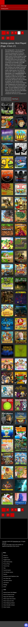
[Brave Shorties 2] (7, 337)
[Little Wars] (7, 189)
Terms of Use (6, 566)
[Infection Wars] (21, 404)
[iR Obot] (21, 445)
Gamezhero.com (17, 541)
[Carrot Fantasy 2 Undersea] (7, 431)
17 (8, 38)
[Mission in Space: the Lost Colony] (21, 122)
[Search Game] (26, 2)
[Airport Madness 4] (21, 162)
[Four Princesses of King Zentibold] (21, 391)
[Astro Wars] (21, 297)
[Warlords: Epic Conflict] (21, 256)
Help (4, 568)
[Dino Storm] (7, 202)
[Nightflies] (7, 135)
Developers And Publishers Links (11, 576)
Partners (5, 574)
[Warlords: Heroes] (21, 284)
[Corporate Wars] (21, 310)
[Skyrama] (21, 458)
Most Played (15, 99)
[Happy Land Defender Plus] (7, 243)
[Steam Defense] (7, 149)
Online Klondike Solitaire (9, 605)
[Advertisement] (14, 20)
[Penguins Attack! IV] (21, 324)
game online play (9, 57)
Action (4, 586)
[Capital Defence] (21, 243)
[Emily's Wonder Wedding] (21, 364)
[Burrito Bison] (7, 472)
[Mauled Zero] (21, 270)
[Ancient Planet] (21, 485)
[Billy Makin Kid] (21, 216)
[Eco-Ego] (7, 445)
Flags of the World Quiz (8, 596)
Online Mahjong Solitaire (9, 602)
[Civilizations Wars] (21, 203)
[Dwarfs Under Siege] (7, 485)
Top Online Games (7, 580)
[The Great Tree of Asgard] (7, 499)
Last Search (6, 582)
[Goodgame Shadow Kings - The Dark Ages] (7, 270)
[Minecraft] (7, 229)
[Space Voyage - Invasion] (21, 432)
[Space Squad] (7, 351)
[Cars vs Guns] (7, 297)
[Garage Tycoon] (21, 378)
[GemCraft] (7, 109)
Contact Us (5, 557)
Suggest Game (6, 559)
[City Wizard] (21, 337)
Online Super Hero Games (9, 598)
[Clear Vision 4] (21, 149)
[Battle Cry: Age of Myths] (7, 378)
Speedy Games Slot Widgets (10, 592)
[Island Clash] (7, 283)
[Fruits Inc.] (7, 364)
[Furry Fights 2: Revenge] (7, 310)
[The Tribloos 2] (21, 499)
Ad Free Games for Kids (8, 594)
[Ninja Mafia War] (7, 391)
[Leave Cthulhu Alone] (21, 351)
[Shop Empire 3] (21, 135)
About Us (5, 555)
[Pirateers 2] (7, 216)
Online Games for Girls (8, 600)
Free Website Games (8, 572)
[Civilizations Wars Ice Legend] (21, 189)
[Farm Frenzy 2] (7, 256)
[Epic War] (7, 176)
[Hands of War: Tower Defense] (21, 108)
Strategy (5, 584)
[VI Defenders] (7, 458)
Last (3, 99)
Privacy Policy (6, 563)
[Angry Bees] (7, 162)
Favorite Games (7, 570)
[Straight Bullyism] (21, 176)
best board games (20, 73)
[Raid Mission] (7, 418)
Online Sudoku (6, 607)
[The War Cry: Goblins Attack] (7, 122)
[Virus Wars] (7, 404)
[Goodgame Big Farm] (21, 472)
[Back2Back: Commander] (21, 229)
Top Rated (8, 99)
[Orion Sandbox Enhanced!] (7, 324)
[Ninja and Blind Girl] (21, 418)
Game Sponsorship (7, 561)
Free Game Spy (7, 578)
